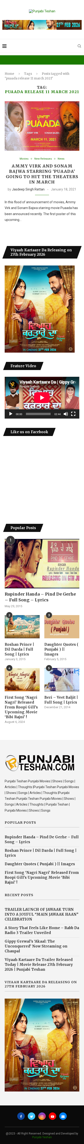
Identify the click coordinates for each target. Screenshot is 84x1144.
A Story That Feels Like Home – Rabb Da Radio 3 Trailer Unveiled (42, 930)
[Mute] (65, 414)
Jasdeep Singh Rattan (28, 189)
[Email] (63, 1116)
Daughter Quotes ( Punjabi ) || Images (61, 649)
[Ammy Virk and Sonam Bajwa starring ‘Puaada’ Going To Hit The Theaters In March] (42, 126)
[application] (42, 398)
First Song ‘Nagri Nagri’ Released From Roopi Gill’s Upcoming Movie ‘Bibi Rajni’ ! (21, 707)
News (61, 158)
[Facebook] (21, 1116)
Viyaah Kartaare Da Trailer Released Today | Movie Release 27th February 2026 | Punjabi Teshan (39, 964)
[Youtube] (52, 1116)
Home (9, 74)
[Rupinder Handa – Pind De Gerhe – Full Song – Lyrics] (42, 563)
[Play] (10, 414)
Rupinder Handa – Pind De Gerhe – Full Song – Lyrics (40, 597)
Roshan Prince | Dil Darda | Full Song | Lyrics (19, 649)
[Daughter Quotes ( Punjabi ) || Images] (61, 626)
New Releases (43, 158)
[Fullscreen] (73, 414)
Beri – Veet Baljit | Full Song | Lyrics (61, 700)
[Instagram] (42, 1116)
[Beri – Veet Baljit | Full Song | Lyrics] (61, 679)
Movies (24, 158)
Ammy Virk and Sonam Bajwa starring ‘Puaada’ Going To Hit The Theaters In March (42, 174)
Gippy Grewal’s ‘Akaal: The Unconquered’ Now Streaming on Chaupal (36, 946)
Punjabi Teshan (42, 1137)
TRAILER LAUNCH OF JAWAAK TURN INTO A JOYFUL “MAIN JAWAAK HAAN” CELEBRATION (41, 914)
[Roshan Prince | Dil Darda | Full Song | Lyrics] (22, 626)
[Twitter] (31, 1116)
